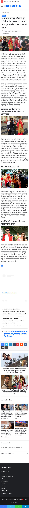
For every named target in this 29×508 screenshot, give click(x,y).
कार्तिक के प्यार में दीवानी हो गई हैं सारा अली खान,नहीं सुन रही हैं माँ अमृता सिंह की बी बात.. (15, 334)
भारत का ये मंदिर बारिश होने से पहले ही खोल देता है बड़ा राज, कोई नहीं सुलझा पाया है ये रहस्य (21, 431)
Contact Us (5, 481)
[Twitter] (6, 344)
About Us (4, 474)
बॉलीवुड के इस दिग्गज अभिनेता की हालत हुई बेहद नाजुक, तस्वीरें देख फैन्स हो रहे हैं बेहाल (7, 414)
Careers (4, 478)
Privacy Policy (5, 471)
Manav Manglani (15, 326)
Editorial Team (5, 490)
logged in (10, 447)
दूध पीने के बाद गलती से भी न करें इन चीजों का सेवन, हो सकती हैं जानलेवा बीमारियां (7, 433)
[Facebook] (2, 344)
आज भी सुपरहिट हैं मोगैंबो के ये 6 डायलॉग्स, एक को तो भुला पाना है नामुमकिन (21, 414)
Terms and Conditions (7, 476)
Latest (3, 486)
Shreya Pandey (7, 31)
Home (4, 12)
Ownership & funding (7, 493)
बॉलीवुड (8, 12)
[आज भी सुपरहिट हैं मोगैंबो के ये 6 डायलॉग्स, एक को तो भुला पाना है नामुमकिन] (21, 407)
